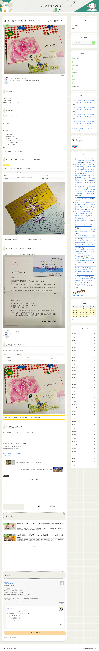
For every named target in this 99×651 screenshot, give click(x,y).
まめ (94, 123)
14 (80, 312)
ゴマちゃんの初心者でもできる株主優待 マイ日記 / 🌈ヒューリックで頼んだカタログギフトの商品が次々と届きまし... (85, 260)
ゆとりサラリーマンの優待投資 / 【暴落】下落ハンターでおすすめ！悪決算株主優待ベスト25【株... (85, 204)
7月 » (76, 319)
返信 (62, 603)
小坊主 (8, 608)
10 (90, 310)
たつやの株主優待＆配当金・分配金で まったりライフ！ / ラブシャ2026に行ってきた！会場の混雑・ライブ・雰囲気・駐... (85, 191)
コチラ (24, 432)
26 (73, 316)
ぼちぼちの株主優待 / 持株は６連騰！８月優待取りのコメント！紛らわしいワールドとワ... (85, 246)
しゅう (5, 582)
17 (90, 312)
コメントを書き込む (35, 632)
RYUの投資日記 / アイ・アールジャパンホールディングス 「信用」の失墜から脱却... (85, 171)
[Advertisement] (34, 491)
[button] (94, 43)
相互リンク (74, 28)
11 (93, 310)
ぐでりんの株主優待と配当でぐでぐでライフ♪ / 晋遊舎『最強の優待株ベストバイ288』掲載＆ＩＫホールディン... (85, 218)
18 (93, 312)
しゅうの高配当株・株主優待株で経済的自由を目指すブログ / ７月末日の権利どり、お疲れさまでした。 (85, 280)
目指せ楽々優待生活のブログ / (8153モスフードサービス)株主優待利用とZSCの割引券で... (85, 237)
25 (93, 314)
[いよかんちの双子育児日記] (79, 291)
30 (86, 316)
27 (76, 316)
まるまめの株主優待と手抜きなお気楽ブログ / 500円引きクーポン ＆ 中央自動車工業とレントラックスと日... (85, 180)
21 (80, 314)
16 (86, 312)
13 (76, 312)
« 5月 (73, 319)
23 (86, 314)
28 (80, 316)
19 (73, 314)
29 (83, 316)
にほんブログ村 (6, 455)
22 (83, 314)
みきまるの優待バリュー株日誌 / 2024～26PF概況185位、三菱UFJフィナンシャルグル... (85, 251)
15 (83, 312)
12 (73, 312)
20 (76, 314)
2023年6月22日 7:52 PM (11, 609)
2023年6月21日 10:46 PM (8, 583)
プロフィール (75, 25)
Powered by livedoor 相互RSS (78, 295)
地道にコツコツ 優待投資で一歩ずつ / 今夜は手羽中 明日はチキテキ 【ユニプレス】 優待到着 (85, 160)
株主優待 (6, 475)
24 (90, 314)
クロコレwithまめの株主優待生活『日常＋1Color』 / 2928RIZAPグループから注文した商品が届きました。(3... (85, 213)
